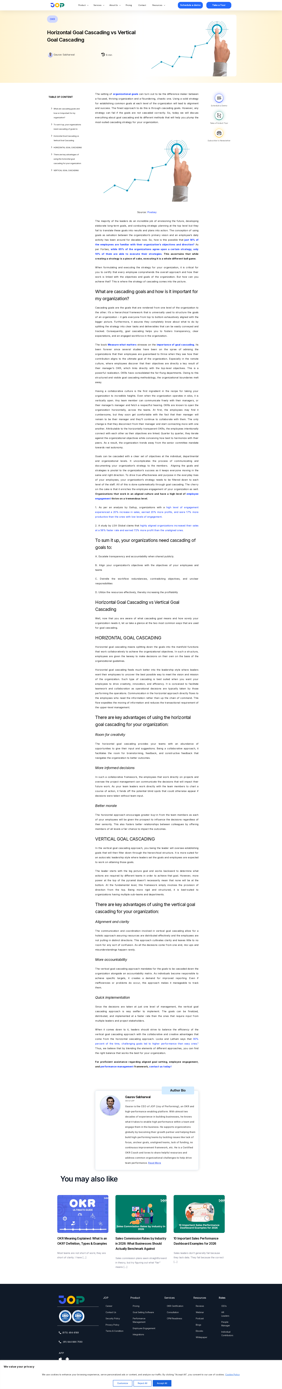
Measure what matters (122, 344)
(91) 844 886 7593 (72, 1342)
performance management (117, 1066)
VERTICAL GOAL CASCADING (66, 170)
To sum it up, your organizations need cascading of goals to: (67, 126)
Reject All (142, 1383)
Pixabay (152, 212)
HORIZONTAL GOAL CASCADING (68, 147)
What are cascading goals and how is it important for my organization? (67, 113)
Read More (154, 1162)
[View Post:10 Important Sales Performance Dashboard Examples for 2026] (199, 1214)
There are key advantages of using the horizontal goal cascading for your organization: (67, 158)
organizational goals (125, 94)
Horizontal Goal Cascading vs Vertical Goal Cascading (66, 138)
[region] (141, 1374)
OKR (52, 19)
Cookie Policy (232, 1374)
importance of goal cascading (175, 344)
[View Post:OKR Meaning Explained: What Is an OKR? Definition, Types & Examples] (82, 1214)
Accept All (162, 1383)
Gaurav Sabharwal (64, 54)
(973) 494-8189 (70, 1332)
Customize (122, 1383)
